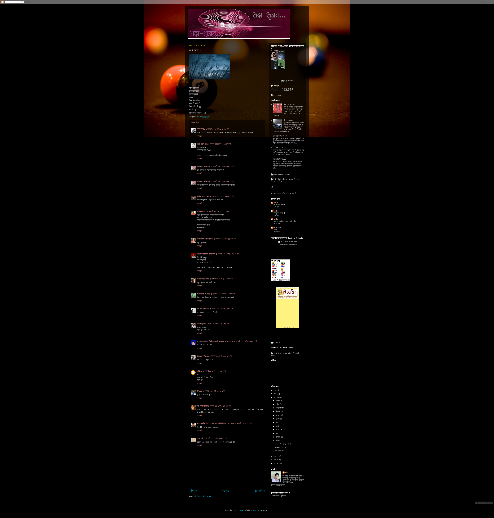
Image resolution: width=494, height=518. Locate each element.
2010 (276, 460)
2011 (276, 456)
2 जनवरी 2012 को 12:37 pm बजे (217, 129)
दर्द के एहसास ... (280, 451)
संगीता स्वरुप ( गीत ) (204, 196)
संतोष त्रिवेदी (201, 324)
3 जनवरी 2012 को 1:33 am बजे (225, 239)
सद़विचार (276, 219)
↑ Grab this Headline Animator (287, 245)
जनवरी (278, 441)
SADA (276, 203)
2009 (276, 463)
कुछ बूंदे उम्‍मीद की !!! (280, 136)
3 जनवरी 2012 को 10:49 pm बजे (223, 294)
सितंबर (278, 412)
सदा (286, 472)
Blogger (256, 511)
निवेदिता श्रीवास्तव (203, 309)
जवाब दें (199, 136)
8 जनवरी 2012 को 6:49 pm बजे (219, 406)
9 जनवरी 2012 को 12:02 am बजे (240, 423)
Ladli (275, 211)
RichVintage (238, 511)
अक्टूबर (278, 408)
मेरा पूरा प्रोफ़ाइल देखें (278, 485)
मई (277, 426)
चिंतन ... (276, 230)
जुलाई (278, 419)
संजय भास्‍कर (201, 211)
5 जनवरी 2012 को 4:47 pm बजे (221, 356)
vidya (199, 371)
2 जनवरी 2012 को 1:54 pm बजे (219, 144)
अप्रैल (278, 430)
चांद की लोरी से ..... (279, 159)
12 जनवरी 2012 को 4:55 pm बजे (215, 438)
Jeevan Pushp (203, 356)
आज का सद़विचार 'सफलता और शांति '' (285, 221)
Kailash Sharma (203, 166)
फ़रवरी (278, 437)
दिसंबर (278, 401)
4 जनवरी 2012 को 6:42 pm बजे (217, 324)
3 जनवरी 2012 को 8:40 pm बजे (227, 254)
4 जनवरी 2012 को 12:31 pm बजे (221, 309)
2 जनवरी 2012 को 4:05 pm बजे (222, 182)
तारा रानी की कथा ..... (291, 104)
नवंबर (278, 404)
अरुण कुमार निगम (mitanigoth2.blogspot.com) (215, 341)
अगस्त (278, 415)
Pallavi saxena (203, 279)
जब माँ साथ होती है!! (279, 205)
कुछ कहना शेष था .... (282, 447)
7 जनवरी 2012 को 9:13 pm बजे (214, 391)
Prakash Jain (202, 144)
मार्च (277, 433)
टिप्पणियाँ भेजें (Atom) (204, 497)
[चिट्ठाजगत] (275, 343)
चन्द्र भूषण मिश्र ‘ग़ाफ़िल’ (205, 239)
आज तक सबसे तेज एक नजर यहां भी (284, 193)
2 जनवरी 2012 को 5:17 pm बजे (223, 196)
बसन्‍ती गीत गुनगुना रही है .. (283, 444)
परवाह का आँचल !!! (279, 213)
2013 (276, 394)
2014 (276, 390)
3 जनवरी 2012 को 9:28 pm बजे (221, 279)
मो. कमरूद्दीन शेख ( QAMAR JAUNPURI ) (212, 423)
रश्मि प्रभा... (201, 129)
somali (200, 438)
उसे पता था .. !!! (278, 148)
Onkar (199, 391)
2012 (276, 398)
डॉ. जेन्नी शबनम (202, 406)
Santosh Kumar (203, 294)
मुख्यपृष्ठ (226, 491)
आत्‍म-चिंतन (277, 228)
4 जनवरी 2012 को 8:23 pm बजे (245, 341)
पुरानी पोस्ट (260, 491)
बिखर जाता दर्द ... (289, 120)
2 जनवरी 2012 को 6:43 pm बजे (218, 211)
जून (277, 422)
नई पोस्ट (193, 491)
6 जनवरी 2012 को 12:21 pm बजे (214, 371)
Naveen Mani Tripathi (206, 254)
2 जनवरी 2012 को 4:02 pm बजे (222, 166)
